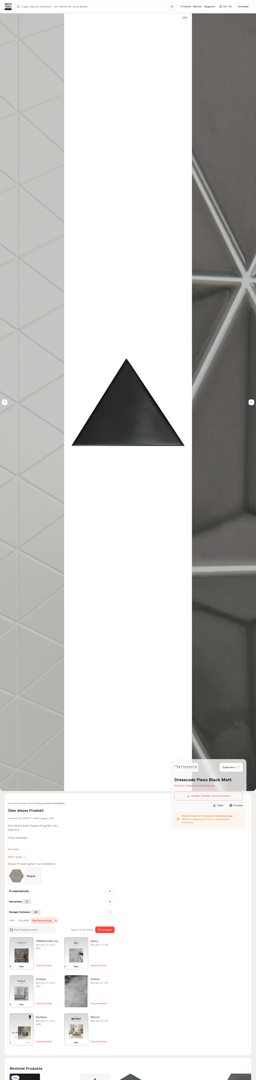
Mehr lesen (15, 857)
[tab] (12, 921)
